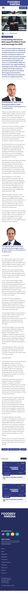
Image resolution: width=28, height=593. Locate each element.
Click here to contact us (6, 543)
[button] (23, 8)
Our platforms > (7, 531)
